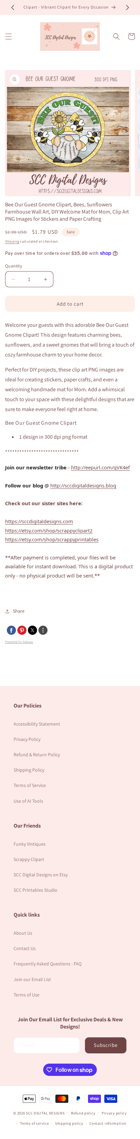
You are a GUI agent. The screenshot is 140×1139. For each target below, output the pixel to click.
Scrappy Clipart (29, 859)
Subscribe (106, 1045)
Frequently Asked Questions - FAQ (48, 964)
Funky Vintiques (30, 844)
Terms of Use (26, 995)
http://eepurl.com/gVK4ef (100, 467)
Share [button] (18, 611)
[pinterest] (22, 630)
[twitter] (32, 630)
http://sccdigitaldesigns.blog (83, 485)
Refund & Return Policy (37, 754)
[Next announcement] (127, 7)
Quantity (13, 266)
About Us (23, 933)
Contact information (107, 1123)
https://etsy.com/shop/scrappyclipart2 (48, 530)
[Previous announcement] (12, 7)
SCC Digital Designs (45, 1112)
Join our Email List (32, 979)
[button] (8, 36)
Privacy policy (114, 1113)
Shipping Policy (29, 770)
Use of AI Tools (28, 801)
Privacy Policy (27, 739)
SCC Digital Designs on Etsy (41, 875)
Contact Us (25, 948)
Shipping (12, 241)
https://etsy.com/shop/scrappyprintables (52, 539)
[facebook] (11, 630)
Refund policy (83, 1113)
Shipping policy (69, 1123)
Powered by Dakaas (19, 642)
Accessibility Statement (37, 724)
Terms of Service (30, 785)
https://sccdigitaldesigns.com (39, 521)
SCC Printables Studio (35, 890)
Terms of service (34, 1123)
